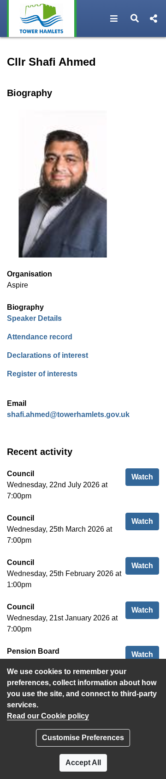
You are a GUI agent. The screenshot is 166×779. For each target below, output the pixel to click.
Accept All (83, 763)
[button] (114, 18)
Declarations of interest (47, 355)
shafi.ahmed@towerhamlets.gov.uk (68, 414)
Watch (145, 476)
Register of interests (42, 374)
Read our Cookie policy (48, 716)
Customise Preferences (83, 738)
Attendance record (39, 337)
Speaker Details (34, 318)
